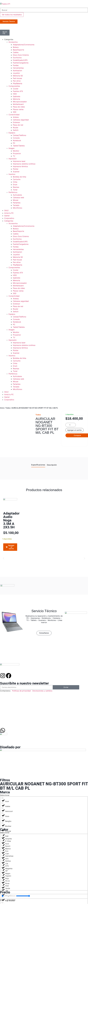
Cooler (15, 89)
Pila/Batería (17, 83)
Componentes (14, 86)
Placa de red (18, 125)
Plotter (15, 169)
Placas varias (18, 109)
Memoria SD (18, 76)
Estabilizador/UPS (20, 60)
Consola (16, 138)
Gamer (7, 216)
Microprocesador (20, 102)
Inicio (2, 408)
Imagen (11, 148)
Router (15, 127)
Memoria (16, 99)
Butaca (15, 47)
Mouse (15, 200)
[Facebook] (8, 675)
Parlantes (16, 203)
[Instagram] (2, 675)
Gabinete (16, 96)
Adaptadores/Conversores (23, 45)
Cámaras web (18, 197)
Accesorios (13, 42)
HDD (15, 94)
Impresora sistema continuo (24, 164)
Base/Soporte (18, 50)
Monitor (16, 151)
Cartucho (16, 179)
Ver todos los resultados (12, 14)
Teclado (16, 205)
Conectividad (14, 114)
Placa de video (19, 107)
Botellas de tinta (19, 177)
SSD (14, 112)
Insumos (12, 174)
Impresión (13, 159)
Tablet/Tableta (19, 146)
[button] (3, 558)
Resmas (16, 187)
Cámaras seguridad (21, 120)
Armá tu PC (9, 213)
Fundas (16, 65)
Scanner (16, 172)
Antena (16, 117)
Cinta (15, 182)
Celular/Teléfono (19, 135)
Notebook (17, 140)
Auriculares (17, 195)
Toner (15, 190)
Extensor (16, 122)
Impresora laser (19, 161)
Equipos (12, 133)
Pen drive (16, 81)
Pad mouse (17, 78)
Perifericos (13, 192)
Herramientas (18, 68)
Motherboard (18, 104)
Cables (15, 52)
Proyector (17, 153)
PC (14, 143)
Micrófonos (17, 208)
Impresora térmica (20, 166)
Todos (7, 408)
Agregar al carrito (74, 430)
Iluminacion (17, 70)
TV (14, 156)
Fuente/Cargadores (20, 63)
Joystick (16, 73)
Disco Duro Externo (21, 55)
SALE (6, 210)
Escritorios (17, 57)
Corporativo (9, 218)
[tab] (38, 465)
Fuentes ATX (18, 91)
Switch (15, 130)
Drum (15, 184)
